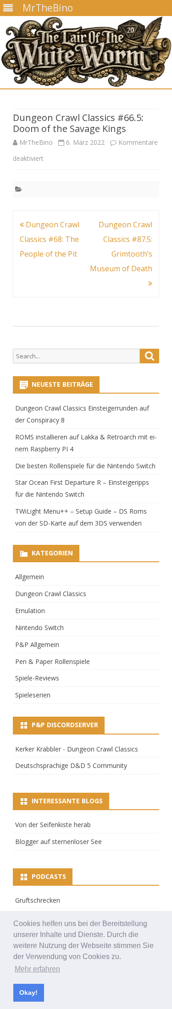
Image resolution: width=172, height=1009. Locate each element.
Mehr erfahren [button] (37, 969)
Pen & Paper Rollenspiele (52, 661)
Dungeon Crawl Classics (50, 593)
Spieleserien (32, 695)
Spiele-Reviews (37, 678)
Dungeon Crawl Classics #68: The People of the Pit (49, 239)
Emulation (30, 610)
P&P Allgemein (37, 644)
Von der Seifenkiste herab (53, 824)
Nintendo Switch (39, 627)
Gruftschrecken (37, 900)
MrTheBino (36, 142)
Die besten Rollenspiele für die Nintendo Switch (85, 465)
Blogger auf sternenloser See (58, 841)
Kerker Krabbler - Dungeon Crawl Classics (76, 749)
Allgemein (29, 576)
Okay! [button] (28, 992)
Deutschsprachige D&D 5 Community (71, 765)
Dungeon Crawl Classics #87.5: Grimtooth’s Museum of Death (121, 246)
